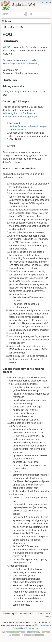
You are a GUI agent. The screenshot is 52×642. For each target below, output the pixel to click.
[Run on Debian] (26, 635)
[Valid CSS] (14, 635)
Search (24, 14)
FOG (7, 47)
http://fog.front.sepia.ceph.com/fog (22, 63)
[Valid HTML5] (44, 632)
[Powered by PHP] (32, 632)
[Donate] (20, 632)
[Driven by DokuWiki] (38, 635)
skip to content (44, 2)
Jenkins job (15, 91)
